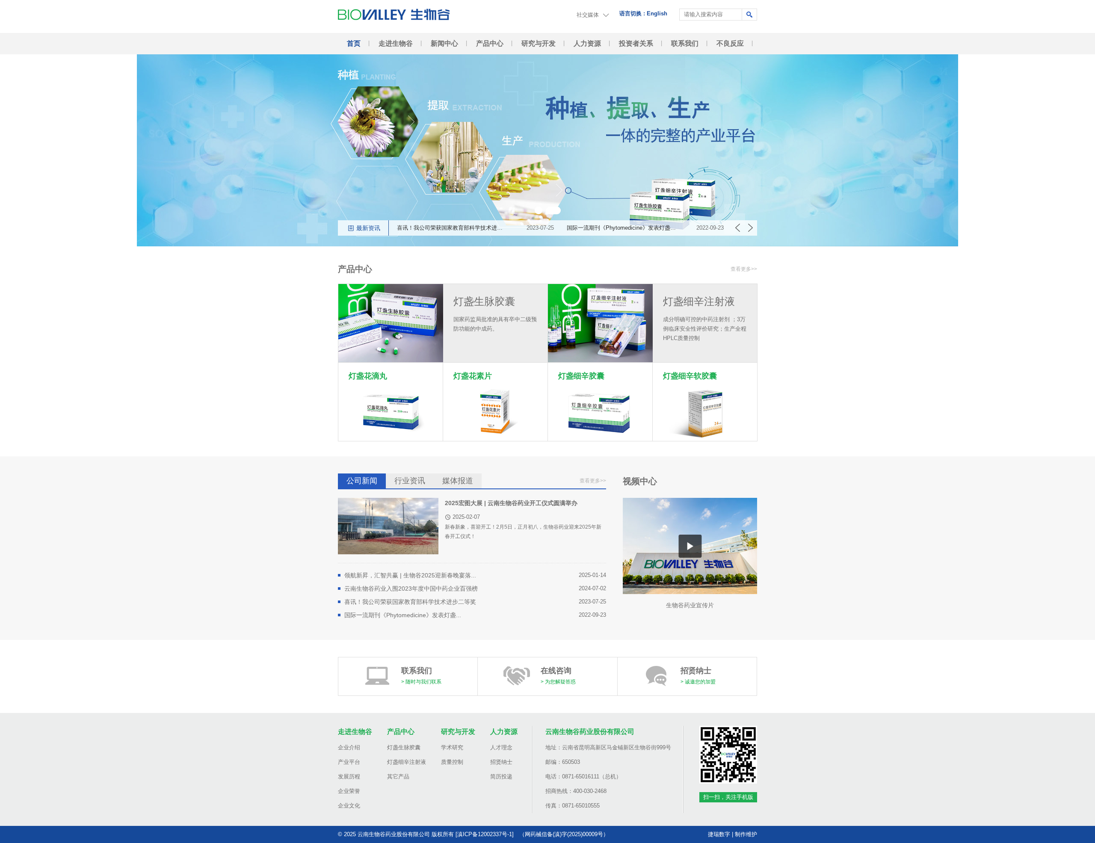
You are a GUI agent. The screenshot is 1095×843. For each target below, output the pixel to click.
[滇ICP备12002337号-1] (485, 834)
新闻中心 (444, 43)
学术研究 (452, 747)
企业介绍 (349, 747)
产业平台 (349, 762)
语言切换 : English (643, 13)
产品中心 (489, 43)
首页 (354, 43)
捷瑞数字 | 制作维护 (732, 834)
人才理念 (501, 747)
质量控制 (452, 762)
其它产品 (398, 776)
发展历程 (349, 776)
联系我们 (684, 43)
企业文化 (349, 805)
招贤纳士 (501, 762)
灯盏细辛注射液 (406, 762)
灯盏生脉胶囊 (403, 747)
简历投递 (501, 776)
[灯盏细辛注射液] (600, 323)
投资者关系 (636, 43)
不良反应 (730, 43)
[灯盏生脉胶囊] (390, 323)
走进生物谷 (396, 43)
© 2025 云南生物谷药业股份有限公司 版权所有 (396, 834)
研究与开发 (538, 43)
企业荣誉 (349, 791)
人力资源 (587, 43)
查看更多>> (744, 269)
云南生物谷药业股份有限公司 (589, 731)
